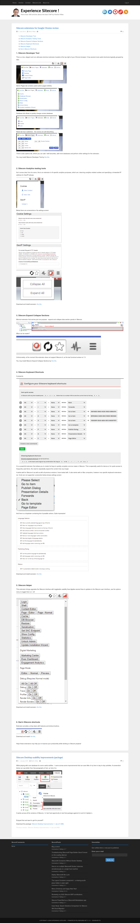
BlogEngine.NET (81, 920)
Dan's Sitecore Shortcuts (28, 49)
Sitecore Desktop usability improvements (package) (39, 758)
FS (100, 920)
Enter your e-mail (98, 851)
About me (46, 3)
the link (39, 304)
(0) (123, 31)
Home (15, 3)
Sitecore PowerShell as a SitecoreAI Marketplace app (69, 900)
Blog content (56, 847)
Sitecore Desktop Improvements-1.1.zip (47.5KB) (48, 824)
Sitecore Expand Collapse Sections (31, 41)
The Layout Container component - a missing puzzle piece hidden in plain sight (69, 881)
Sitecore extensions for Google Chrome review (37, 28)
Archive (21, 3)
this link (46, 157)
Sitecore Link (36, 3)
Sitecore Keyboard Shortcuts (29, 44)
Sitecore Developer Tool (28, 36)
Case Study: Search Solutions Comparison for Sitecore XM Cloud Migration (69, 907)
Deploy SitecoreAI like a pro (61, 875)
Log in (127, 3)
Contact (27, 3)
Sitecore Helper (25, 46)
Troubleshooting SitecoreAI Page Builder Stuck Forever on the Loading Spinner (69, 853)
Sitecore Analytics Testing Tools (30, 39)
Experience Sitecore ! (40, 11)
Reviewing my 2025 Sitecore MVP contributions (67, 894)
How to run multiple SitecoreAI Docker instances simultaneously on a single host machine (67, 867)
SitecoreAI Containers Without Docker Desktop (67, 861)
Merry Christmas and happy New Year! (64, 889)
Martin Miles (32, 31)
